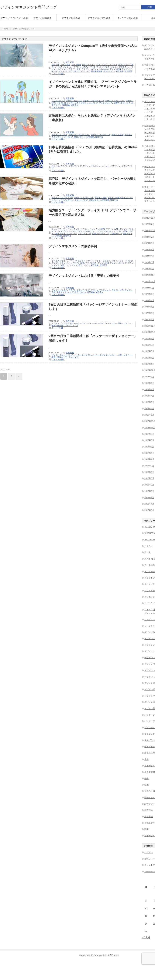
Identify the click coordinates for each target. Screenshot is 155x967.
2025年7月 (149, 224)
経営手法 (128, 71)
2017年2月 (149, 466)
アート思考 (76, 65)
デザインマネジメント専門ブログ (28, 7)
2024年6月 (149, 243)
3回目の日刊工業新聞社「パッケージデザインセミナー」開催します (93, 307)
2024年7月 (149, 237)
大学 (146, 759)
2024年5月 (149, 249)
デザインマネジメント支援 (14, 17)
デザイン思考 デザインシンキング (83, 103)
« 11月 (146, 937)
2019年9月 (149, 338)
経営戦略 (119, 71)
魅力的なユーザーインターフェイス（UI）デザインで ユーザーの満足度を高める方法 (92, 212)
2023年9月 (149, 287)
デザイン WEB (112, 229)
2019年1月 (149, 364)
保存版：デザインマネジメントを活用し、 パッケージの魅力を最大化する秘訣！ (92, 181)
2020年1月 (149, 319)
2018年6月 (149, 383)
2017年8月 (149, 440)
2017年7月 (149, 446)
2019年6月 (149, 351)
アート (147, 552)
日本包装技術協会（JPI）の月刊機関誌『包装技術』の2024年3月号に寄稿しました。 (93, 149)
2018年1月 (149, 415)
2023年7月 (149, 300)
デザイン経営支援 (42, 17)
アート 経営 (65, 65)
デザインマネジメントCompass (94, 69)
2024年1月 (149, 268)
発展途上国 (149, 791)
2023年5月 (149, 313)
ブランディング (65, 71)
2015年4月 (149, 504)
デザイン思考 (62, 103)
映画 (146, 784)
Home (5, 29)
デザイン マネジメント (115, 101)
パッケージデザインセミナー (104, 323)
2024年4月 (149, 256)
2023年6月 (149, 307)
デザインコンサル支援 (99, 17)
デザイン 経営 (74, 69)
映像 (146, 778)
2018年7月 (149, 377)
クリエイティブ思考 (96, 229)
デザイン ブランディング (99, 67)
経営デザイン (109, 71)
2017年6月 (149, 453)
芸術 (146, 829)
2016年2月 (149, 485)
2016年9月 (149, 472)
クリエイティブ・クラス (106, 65)
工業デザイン (116, 234)
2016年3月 (149, 478)
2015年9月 (149, 491)
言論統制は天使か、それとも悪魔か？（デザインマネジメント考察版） (92, 118)
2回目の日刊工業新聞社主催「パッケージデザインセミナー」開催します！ (93, 338)
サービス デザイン (62, 67)
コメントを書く (58, 74)
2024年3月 (149, 262)
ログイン (148, 852)
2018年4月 (149, 396)
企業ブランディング (81, 71)
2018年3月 (149, 402)
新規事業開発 (96, 71)
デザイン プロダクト (119, 67)
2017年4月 (149, 459)
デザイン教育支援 (71, 17)
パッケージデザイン (111, 166)
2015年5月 (149, 497)
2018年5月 (149, 389)
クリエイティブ (88, 65)
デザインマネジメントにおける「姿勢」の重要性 (84, 275)
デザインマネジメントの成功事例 (73, 246)
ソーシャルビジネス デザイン (81, 261)
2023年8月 (149, 294)
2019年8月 (149, 345)
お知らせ (55, 65)
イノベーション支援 (127, 17)
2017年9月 (149, 434)
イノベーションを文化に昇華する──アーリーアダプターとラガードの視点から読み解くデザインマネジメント (93, 84)
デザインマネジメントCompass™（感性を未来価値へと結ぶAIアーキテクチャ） (93, 48)
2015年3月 (149, 510)
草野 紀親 (70, 62)
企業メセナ (149, 746)
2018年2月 (149, 408)
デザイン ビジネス (79, 67)
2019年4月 (149, 357)
